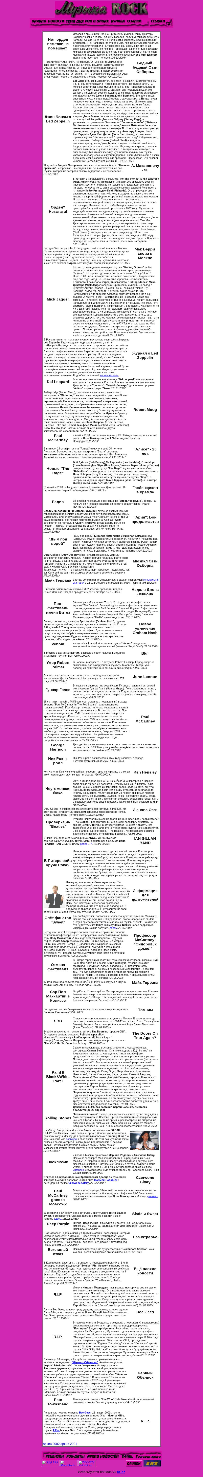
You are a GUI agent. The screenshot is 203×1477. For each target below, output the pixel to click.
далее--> (152, 1196)
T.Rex (56, 1430)
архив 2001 (68, 1444)
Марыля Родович (106, 1179)
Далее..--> (86, 843)
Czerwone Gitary (78, 1182)
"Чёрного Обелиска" (85, 1362)
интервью (79, 1169)
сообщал (71, 1139)
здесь (113, 927)
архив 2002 (51, 1444)
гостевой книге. (109, 375)
